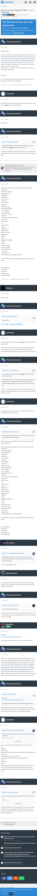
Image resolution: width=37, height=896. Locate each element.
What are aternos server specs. (13, 862)
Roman (7, 822)
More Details (5, 893)
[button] (34, 2)
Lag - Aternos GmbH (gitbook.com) (10, 636)
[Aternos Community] (7, 2)
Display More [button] (18, 741)
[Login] (30, 2)
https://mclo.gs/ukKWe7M (13, 324)
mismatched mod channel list (12, 847)
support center (18, 33)
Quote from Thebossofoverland (13, 553)
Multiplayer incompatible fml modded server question (20, 843)
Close (11, 893)
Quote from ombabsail (10, 142)
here (25, 28)
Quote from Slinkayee (9, 316)
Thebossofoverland (22, 14)
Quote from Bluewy (9, 694)
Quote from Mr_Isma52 (10, 605)
